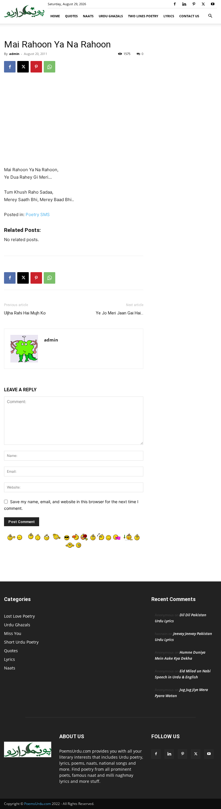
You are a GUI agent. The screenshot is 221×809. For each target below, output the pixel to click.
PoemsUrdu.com (37, 803)
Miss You (12, 633)
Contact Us (189, 16)
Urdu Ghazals (111, 16)
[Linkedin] (184, 4)
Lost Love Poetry (19, 616)
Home (55, 16)
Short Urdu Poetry (21, 642)
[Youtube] (212, 4)
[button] (210, 16)
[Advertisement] (73, 123)
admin (14, 53)
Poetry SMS (38, 214)
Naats (88, 16)
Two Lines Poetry (143, 16)
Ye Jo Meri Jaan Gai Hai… (119, 313)
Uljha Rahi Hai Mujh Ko (25, 313)
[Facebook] (174, 4)
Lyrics (168, 16)
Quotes (71, 16)
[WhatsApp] (49, 66)
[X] (203, 4)
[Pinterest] (193, 4)
